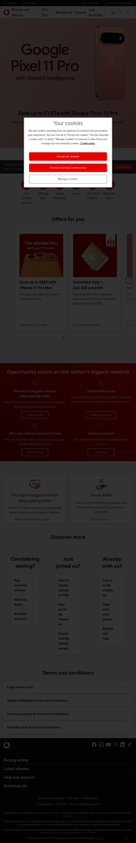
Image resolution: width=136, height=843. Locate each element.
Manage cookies (68, 179)
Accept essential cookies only (68, 167)
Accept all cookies (68, 156)
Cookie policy (87, 143)
